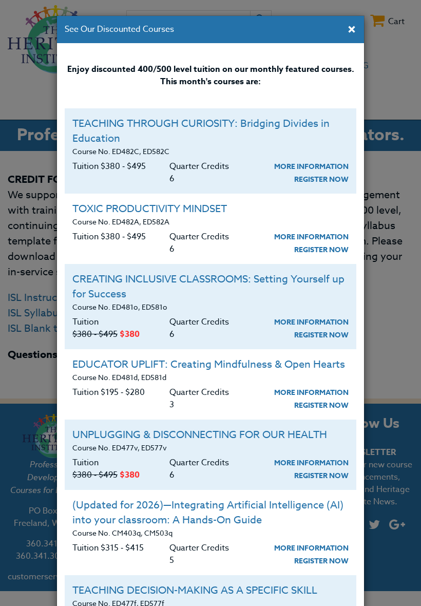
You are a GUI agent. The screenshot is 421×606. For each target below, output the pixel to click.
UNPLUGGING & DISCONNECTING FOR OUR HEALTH (199, 434)
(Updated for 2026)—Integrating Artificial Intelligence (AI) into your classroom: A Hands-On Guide (207, 512)
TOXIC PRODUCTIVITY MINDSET (149, 208)
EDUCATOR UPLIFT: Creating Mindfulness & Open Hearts (208, 364)
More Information (311, 166)
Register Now (321, 179)
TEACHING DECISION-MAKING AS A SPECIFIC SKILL (194, 590)
